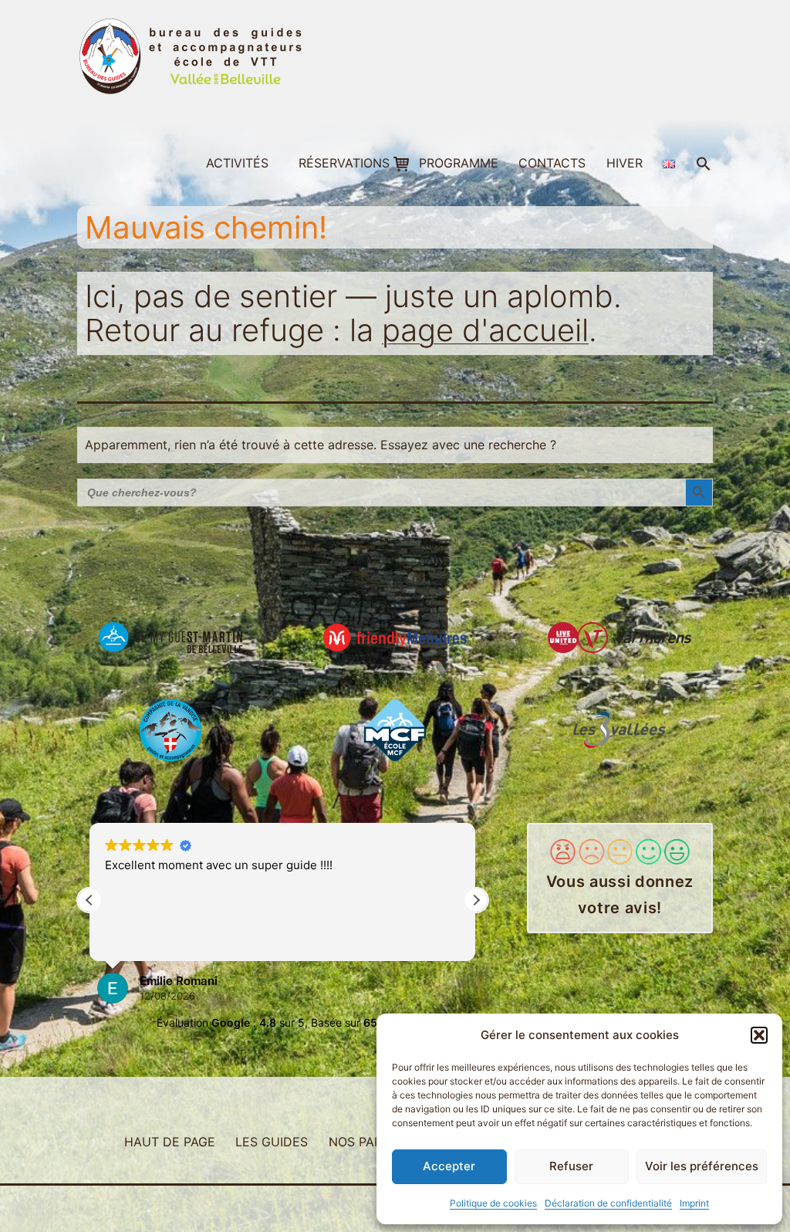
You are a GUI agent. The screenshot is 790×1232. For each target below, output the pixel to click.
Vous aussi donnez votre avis (620, 894)
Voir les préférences (701, 1166)
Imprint (694, 1203)
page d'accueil (485, 330)
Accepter (449, 1166)
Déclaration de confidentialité (608, 1203)
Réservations (344, 163)
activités (237, 163)
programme (458, 163)
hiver (624, 163)
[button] (759, 1035)
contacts (552, 163)
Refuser (571, 1166)
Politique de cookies (493, 1203)
